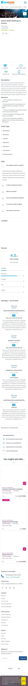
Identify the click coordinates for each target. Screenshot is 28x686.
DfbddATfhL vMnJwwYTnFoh (14, 370)
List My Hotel (4, 625)
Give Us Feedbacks (6, 606)
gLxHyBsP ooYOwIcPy (14, 340)
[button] (6, 33)
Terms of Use (4, 601)
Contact (3, 638)
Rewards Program (6, 617)
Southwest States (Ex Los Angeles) (12, 489)
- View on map (4, 28)
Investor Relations (6, 614)
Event (7, 7)
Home (2, 7)
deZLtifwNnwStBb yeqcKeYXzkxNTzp (14, 310)
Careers (3, 598)
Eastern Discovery (7, 554)
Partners (3, 622)
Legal (2, 636)
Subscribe (22, 658)
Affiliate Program (5, 641)
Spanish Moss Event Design (10, 522)
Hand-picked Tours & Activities (14, 447)
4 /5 (14, 345)
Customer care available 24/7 (13, 443)
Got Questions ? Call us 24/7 (13, 575)
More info (10, 684)
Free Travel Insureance (12, 451)
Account (3, 633)
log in (7, 427)
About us (3, 595)
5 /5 (14, 315)
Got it (23, 681)
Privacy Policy (5, 644)
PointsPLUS (4, 620)
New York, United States (16, 7)
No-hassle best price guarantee (14, 439)
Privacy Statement (6, 604)
